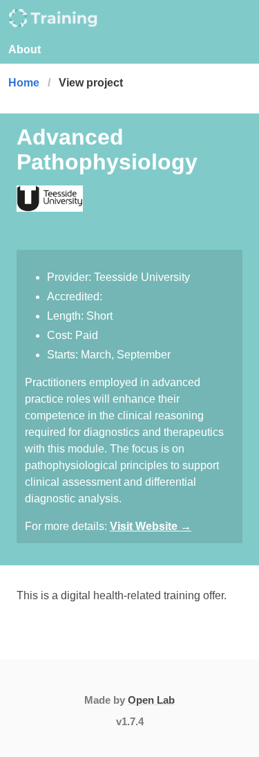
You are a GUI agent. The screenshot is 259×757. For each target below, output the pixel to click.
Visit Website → (150, 526)
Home (23, 83)
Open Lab (151, 700)
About (24, 49)
